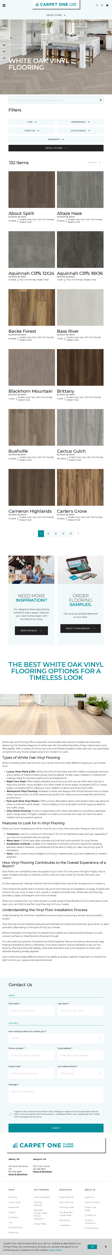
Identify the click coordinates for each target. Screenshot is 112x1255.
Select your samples (78, 628)
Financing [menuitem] (13, 1232)
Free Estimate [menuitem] (15, 1227)
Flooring (28, 44)
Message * (13, 1085)
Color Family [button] (78, 130)
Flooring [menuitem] (12, 1197)
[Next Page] (78, 533)
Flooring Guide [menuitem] (66, 1207)
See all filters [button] (53, 148)
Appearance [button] (78, 122)
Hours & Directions (17, 1174)
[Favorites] (102, 5)
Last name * (63, 1004)
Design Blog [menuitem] (40, 1224)
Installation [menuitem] (64, 1225)
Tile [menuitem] (10, 1222)
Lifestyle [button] (29, 130)
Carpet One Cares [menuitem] (90, 1208)
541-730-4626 (15, 1171)
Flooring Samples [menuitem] (38, 1203)
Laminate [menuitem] (13, 1217)
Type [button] (30, 122)
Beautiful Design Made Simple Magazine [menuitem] (40, 1214)
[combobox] (53, 100)
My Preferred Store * (67, 1066)
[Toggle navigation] (4, 5)
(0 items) (107, 5)
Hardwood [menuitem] (13, 1207)
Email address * (65, 1048)
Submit (56, 1128)
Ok (92, 1246)
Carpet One (14, 44)
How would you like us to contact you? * (27, 1031)
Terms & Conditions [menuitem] (90, 1221)
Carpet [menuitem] (11, 1212)
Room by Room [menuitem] (92, 1202)
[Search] (101, 100)
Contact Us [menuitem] (90, 1215)
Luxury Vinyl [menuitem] (14, 1202)
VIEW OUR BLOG (28, 630)
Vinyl (39, 44)
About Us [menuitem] (89, 1197)
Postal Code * (14, 1066)
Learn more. (55, 1250)
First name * (14, 1004)
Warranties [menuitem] (64, 1220)
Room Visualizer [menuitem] (42, 1197)
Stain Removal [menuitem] (66, 1197)
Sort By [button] (92, 162)
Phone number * (16, 1048)
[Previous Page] (33, 533)
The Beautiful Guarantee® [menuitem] (66, 1213)
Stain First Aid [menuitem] (66, 1202)
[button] (97, 5)
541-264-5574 (39, 1169)
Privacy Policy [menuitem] (91, 1228)
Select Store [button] (54, 15)
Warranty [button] (54, 139)
